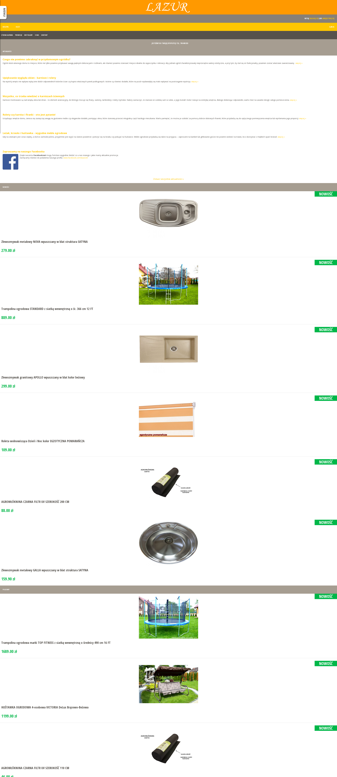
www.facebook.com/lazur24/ (75, 157)
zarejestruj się (328, 18)
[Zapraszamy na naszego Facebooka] (10, 163)
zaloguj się (313, 18)
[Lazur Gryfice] (168, 8)
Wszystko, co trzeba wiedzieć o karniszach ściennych (34, 96)
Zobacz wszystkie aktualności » (168, 179)
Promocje (18, 35)
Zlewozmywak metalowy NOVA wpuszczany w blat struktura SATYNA (44, 241)
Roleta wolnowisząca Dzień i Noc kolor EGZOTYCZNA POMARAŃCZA (43, 441)
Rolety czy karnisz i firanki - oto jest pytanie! (29, 114)
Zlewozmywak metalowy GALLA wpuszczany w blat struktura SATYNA (44, 570)
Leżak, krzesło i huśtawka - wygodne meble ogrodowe (35, 133)
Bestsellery (28, 35)
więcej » (299, 63)
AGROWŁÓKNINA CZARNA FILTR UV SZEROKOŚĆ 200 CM (35, 501)
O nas (37, 35)
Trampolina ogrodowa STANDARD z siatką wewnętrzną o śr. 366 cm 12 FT (47, 309)
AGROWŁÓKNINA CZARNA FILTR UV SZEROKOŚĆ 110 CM (35, 768)
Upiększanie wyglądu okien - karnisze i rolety (29, 77)
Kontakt (44, 35)
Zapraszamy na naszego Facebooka (23, 151)
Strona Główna (7, 35)
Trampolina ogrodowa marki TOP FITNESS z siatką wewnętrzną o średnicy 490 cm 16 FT (56, 642)
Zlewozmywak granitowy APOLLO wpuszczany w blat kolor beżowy (43, 377)
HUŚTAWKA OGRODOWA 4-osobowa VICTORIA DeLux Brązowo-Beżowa (44, 707)
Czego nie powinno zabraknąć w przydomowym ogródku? (36, 59)
